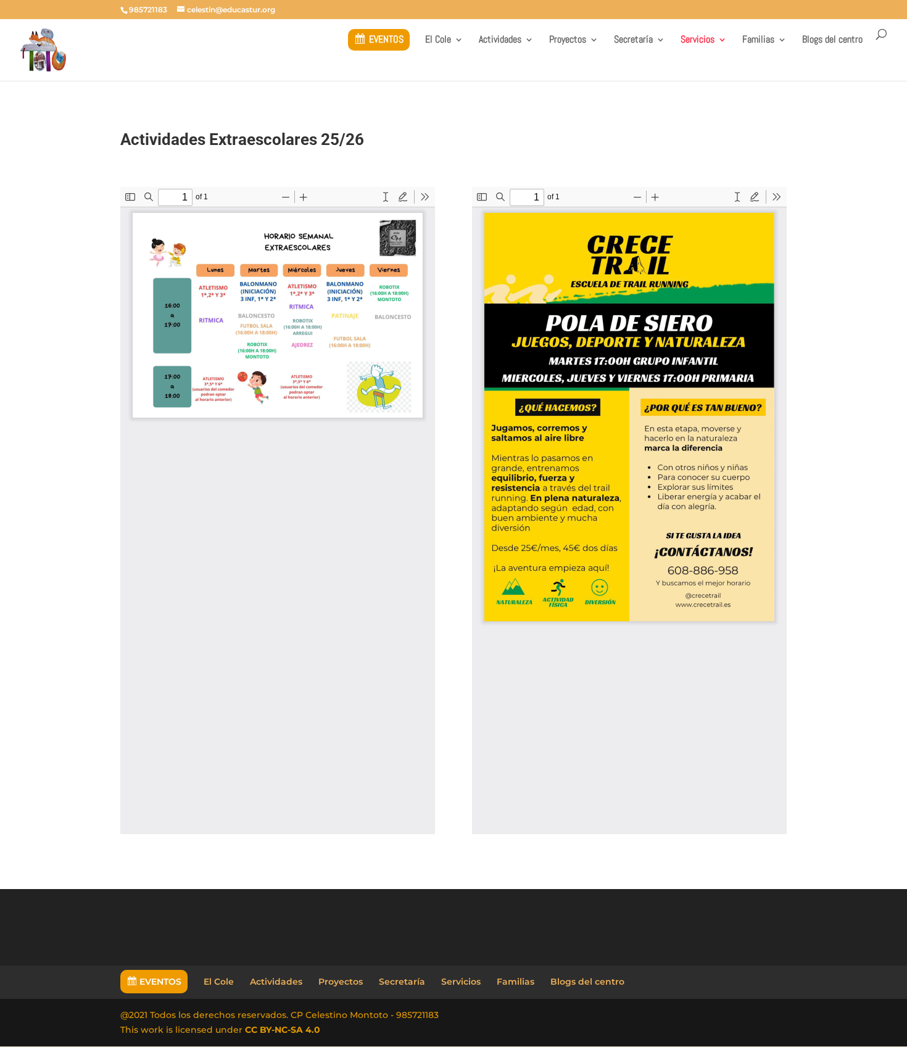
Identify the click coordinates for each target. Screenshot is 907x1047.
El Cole (438, 40)
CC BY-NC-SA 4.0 (282, 1029)
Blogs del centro (832, 40)
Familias (758, 40)
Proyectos (567, 40)
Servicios (697, 40)
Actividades (500, 40)
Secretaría (633, 40)
